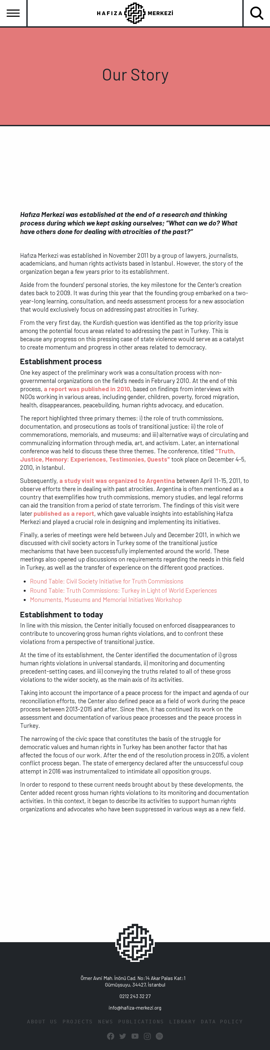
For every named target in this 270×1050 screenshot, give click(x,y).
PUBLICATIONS (141, 1022)
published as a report (64, 513)
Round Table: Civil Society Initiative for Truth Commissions (106, 581)
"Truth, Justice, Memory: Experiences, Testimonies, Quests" (127, 455)
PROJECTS (78, 1022)
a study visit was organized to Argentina (117, 480)
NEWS (106, 1022)
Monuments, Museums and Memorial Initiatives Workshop (106, 599)
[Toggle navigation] (13, 13)
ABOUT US (42, 1022)
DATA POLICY (222, 1022)
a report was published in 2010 (87, 389)
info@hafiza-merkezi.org (135, 1008)
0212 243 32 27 (135, 996)
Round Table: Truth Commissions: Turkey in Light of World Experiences (123, 590)
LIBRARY (182, 1022)
